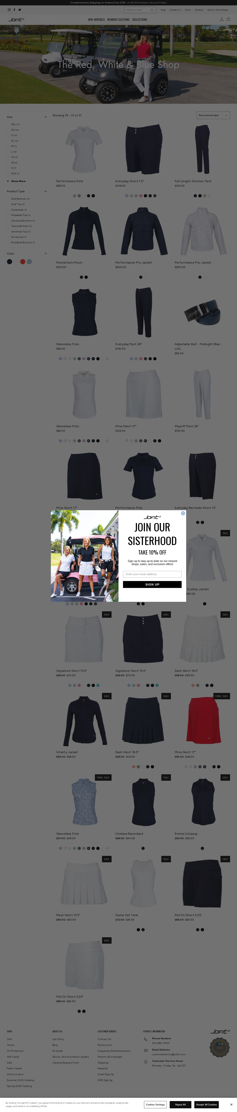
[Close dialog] (183, 513)
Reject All (180, 1104)
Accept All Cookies (206, 1104)
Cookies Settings (155, 1104)
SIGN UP (152, 584)
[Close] (231, 1104)
